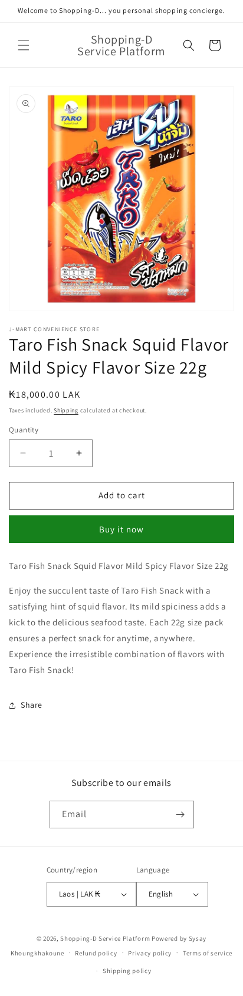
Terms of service (207, 953)
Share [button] (31, 704)
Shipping (66, 410)
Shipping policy (127, 971)
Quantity (23, 430)
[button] (24, 45)
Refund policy (96, 953)
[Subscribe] (180, 814)
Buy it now (121, 529)
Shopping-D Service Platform (105, 938)
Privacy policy (150, 953)
